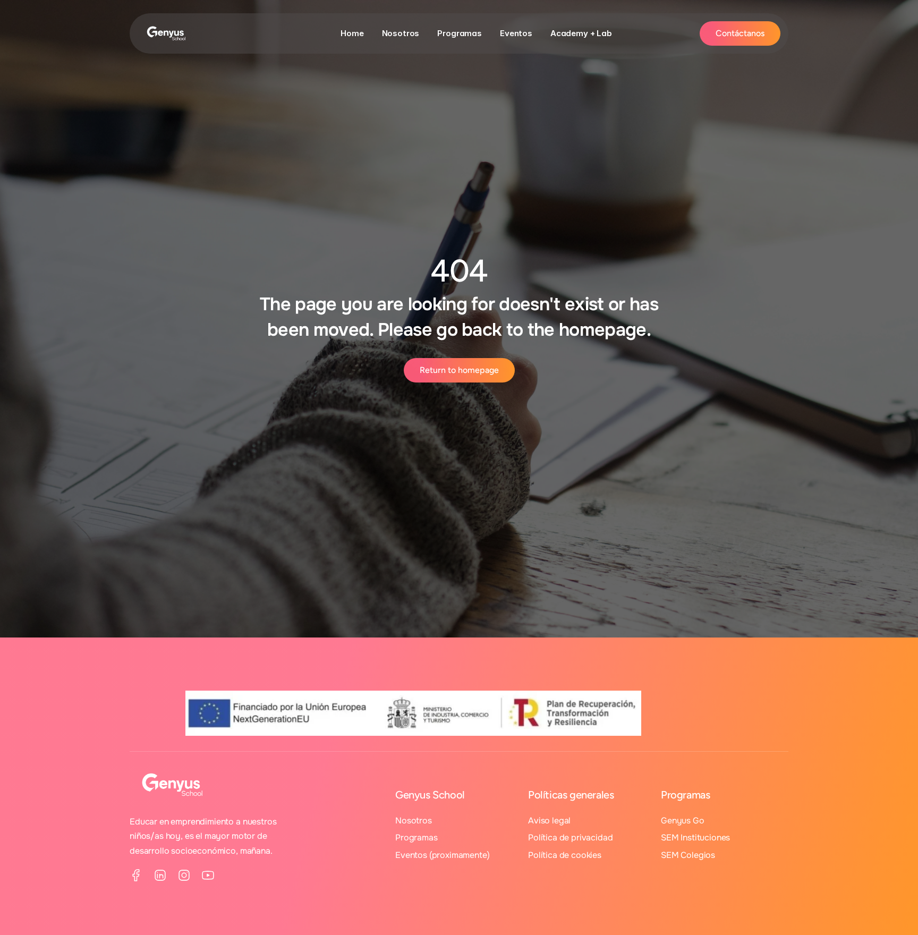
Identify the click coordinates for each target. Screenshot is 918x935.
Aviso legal (549, 820)
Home (352, 33)
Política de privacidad (570, 837)
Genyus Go (682, 820)
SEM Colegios (688, 855)
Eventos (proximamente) (442, 855)
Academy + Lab (581, 33)
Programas (459, 33)
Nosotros (401, 33)
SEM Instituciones (695, 837)
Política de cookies (564, 855)
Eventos (516, 33)
